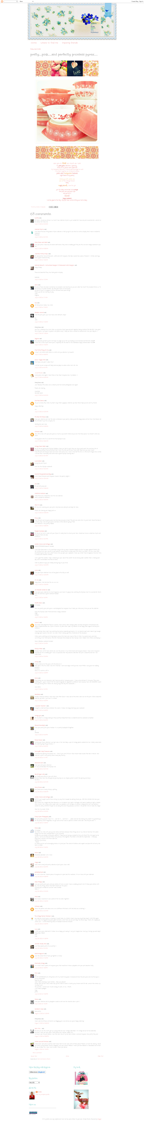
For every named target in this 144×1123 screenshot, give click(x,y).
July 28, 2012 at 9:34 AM (41, 811)
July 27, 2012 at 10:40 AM (41, 500)
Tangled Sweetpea (39, 531)
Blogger (99, 1119)
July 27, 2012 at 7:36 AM (41, 333)
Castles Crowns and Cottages (42, 544)
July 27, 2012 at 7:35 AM (41, 322)
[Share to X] (53, 207)
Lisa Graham (38, 461)
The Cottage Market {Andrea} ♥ (43, 916)
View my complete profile (42, 1094)
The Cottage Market (69, 181)
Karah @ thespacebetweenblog (43, 474)
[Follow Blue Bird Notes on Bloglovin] (37, 1073)
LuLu (36, 929)
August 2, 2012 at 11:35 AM (42, 1014)
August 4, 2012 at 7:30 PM (41, 1049)
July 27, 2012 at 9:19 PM (41, 735)
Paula (36, 897)
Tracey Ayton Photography (41, 817)
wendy (36, 662)
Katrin (36, 853)
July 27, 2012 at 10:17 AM (41, 456)
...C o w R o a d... (39, 373)
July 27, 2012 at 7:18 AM (41, 307)
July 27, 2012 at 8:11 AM (41, 368)
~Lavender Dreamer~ (40, 706)
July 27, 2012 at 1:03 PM (41, 598)
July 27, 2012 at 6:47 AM (41, 237)
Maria (36, 828)
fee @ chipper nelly (40, 774)
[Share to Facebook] (55, 207)
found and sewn (39, 763)
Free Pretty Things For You (42, 350)
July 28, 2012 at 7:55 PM (41, 847)
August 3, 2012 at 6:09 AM (42, 1023)
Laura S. (37, 622)
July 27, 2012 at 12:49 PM (41, 575)
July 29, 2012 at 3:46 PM (41, 924)
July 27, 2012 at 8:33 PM (41, 720)
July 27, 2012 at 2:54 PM (41, 656)
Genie (36, 285)
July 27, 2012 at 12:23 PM (41, 565)
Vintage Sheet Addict (40, 446)
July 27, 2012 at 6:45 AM (41, 224)
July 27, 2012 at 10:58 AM (41, 526)
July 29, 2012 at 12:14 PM (41, 911)
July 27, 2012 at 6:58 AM (41, 249)
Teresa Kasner (38, 740)
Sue (36, 484)
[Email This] (50, 207)
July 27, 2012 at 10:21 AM (41, 469)
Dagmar (37, 339)
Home (34, 42)
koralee (40, 1092)
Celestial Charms (39, 229)
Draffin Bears (38, 603)
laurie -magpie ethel (40, 360)
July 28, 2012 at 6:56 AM (41, 792)
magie (36, 862)
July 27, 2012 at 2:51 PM (41, 643)
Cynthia (37, 218)
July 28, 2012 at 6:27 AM (41, 769)
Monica (36, 999)
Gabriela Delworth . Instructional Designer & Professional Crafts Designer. (54, 265)
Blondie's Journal (39, 313)
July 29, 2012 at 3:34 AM (41, 891)
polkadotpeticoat (39, 872)
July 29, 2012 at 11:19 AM (41, 901)
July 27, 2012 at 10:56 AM (41, 513)
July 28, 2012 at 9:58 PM (41, 877)
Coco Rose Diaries (39, 401)
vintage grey (38, 716)
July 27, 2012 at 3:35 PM (41, 673)
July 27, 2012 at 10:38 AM (41, 488)
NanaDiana (37, 694)
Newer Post (34, 1056)
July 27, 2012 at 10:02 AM (41, 441)
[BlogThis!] (52, 207)
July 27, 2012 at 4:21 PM (41, 689)
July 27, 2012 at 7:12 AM (41, 280)
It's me (36, 580)
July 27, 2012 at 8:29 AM (41, 377)
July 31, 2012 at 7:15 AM (41, 1004)
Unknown (37, 432)
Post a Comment (37, 1053)
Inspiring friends (70, 42)
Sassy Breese (38, 787)
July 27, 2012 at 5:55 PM (41, 701)
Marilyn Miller (38, 649)
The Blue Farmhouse (40, 417)
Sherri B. (37, 505)
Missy (36, 518)
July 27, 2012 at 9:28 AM (41, 426)
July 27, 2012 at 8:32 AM (41, 395)
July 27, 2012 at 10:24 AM (41, 478)
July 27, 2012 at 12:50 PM (41, 585)
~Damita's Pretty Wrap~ (41, 254)
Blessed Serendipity (40, 725)
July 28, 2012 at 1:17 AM (41, 758)
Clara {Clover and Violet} (41, 242)
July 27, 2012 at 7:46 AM (41, 345)
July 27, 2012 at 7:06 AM (41, 260)
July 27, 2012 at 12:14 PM (41, 539)
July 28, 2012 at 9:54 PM (41, 867)
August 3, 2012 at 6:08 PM (42, 1036)
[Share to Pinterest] (57, 207)
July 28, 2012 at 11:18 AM (41, 823)
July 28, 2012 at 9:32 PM (41, 857)
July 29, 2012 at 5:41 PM (41, 948)
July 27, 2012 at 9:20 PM (41, 746)
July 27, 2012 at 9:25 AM (41, 412)
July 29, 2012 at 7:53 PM (41, 958)
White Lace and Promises (42, 1042)
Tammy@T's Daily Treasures (42, 751)
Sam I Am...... (38, 1029)
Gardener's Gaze (39, 1009)
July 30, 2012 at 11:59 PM (41, 994)
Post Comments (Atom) (44, 1059)
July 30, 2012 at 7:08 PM (41, 968)
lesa (36, 303)
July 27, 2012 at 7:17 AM (41, 298)
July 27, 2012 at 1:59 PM (41, 617)
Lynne (36, 570)
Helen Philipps (38, 882)
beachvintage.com (39, 954)
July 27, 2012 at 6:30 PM (41, 710)
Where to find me (49, 42)
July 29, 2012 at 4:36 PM (41, 939)
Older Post (100, 1056)
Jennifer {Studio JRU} (40, 944)
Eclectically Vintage (40, 963)
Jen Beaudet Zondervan (41, 590)
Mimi (36, 973)
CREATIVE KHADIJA (40, 494)
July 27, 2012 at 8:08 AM (41, 354)
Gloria (36, 678)
